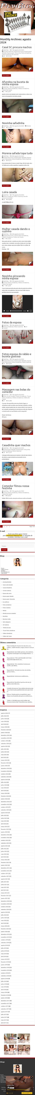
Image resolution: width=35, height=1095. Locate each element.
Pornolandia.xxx (5, 572)
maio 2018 (3, 986)
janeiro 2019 (4, 964)
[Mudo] (28, 311)
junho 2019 (4, 951)
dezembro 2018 (5, 967)
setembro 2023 (5, 810)
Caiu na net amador (9, 396)
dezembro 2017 (5, 1000)
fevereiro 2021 (5, 895)
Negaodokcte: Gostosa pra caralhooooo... (18, 676)
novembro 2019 (5, 937)
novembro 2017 (5, 1003)
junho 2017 (4, 1017)
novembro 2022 (5, 837)
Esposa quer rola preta (14, 53)
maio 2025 (3, 754)
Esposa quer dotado (20, 157)
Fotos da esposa (11, 322)
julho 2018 (3, 981)
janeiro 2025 (4, 765)
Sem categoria (6, 622)
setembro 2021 (5, 876)
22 (4, 56)
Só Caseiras (14, 54)
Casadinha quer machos (16, 445)
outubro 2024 (4, 774)
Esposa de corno (19, 51)
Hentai (29, 126)
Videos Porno (4, 569)
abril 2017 (3, 1022)
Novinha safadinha (13, 123)
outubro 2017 (4, 1006)
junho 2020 (4, 917)
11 (4, 127)
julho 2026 (3, 716)
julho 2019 (3, 948)
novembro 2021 (5, 870)
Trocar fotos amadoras (11, 88)
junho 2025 (4, 751)
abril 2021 (3, 890)
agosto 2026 (4, 713)
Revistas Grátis (7, 619)
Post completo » (6, 75)
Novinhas (5, 616)
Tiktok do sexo (7, 627)
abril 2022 (3, 857)
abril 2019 (3, 956)
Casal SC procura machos (17, 47)
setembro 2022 (5, 843)
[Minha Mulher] (17, 562)
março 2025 (4, 760)
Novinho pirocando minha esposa (13, 277)
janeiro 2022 (4, 865)
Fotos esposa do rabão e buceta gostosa (16, 355)
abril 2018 (3, 989)
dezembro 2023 (5, 801)
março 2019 (4, 959)
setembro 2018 (5, 975)
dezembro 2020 (5, 901)
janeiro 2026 (4, 732)
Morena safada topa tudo (17, 153)
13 (4, 363)
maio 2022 (3, 854)
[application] (17, 304)
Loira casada (9, 192)
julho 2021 (3, 881)
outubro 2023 (4, 807)
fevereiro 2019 (5, 962)
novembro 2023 (5, 804)
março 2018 (4, 992)
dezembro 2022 (5, 834)
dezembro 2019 (5, 934)
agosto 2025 (4, 746)
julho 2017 (3, 1014)
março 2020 (4, 926)
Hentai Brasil (3, 1081)
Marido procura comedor (9, 613)
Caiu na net (4, 573)
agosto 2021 (4, 879)
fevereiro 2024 (5, 796)
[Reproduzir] (4, 311)
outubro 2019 (4, 939)
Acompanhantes (7, 582)
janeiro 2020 (4, 931)
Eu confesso (6, 602)
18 (4, 452)
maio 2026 (3, 721)
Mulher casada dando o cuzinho (16, 230)
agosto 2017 (4, 1011)
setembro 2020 (5, 909)
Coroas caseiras (8, 51)
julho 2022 (3, 848)
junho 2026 (4, 718)
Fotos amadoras (26, 53)
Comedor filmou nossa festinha (15, 487)
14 (4, 160)
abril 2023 (3, 823)
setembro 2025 (5, 743)
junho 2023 (4, 818)
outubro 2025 (4, 740)
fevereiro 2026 (5, 729)
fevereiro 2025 (5, 763)
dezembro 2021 (5, 868)
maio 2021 (3, 887)
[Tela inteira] (31, 311)
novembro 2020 (5, 904)
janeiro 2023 (4, 832)
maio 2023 (3, 821)
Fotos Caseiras (6, 54)
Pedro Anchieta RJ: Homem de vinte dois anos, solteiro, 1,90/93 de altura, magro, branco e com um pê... (20, 647)
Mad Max (6, 50)
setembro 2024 (5, 776)
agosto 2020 (4, 912)
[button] (17, 303)
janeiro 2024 (4, 798)
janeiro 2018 (4, 998)
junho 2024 (4, 785)
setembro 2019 (5, 942)
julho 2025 (3, 749)
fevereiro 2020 (5, 928)
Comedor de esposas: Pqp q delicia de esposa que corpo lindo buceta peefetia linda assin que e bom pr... (20, 690)
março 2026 (4, 727)
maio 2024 (3, 787)
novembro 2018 (5, 970)
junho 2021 (4, 884)
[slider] (16, 310)
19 (26, 326)
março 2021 (4, 892)
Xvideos (3, 570)
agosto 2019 (4, 945)
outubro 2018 (4, 973)
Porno (2, 568)
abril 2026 (3, 724)
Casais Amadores (21, 396)
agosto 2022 (4, 845)
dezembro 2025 (5, 735)
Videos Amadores (23, 88)
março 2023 (4, 826)
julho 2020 (3, 915)
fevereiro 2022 (5, 862)
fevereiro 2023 (5, 829)
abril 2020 (3, 923)
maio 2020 (3, 920)
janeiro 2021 (4, 898)
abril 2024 (3, 790)
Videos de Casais (7, 90)
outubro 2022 (4, 840)
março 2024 (4, 793)
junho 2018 (4, 984)
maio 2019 (3, 953)
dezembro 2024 (5, 768)
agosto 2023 (4, 812)
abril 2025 (3, 757)
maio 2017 (3, 1020)
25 (4, 199)
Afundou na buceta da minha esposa (15, 83)
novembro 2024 (5, 771)
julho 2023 (3, 815)
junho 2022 (4, 851)
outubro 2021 (4, 873)
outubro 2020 (4, 906)
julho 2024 (3, 782)
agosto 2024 (4, 779)
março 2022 (4, 859)
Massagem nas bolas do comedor (16, 390)
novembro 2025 (5, 738)
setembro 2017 (5, 1009)
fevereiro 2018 (5, 995)
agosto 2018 (4, 978)
